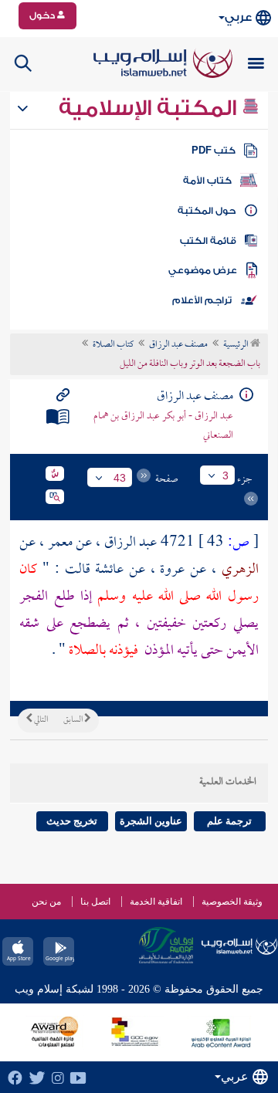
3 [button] (225, 475)
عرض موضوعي (202, 270)
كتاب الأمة (207, 180)
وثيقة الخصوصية (232, 901)
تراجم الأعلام (202, 300)
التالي (40, 720)
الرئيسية (236, 345)
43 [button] (120, 478)
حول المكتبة (207, 210)
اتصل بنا (95, 901)
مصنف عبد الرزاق (178, 345)
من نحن (46, 901)
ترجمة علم (229, 821)
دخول (43, 15)
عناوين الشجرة (151, 821)
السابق (73, 720)
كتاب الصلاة (113, 345)
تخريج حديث (71, 821)
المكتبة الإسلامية (150, 108)
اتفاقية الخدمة (156, 901)
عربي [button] (238, 17)
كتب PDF (214, 150)
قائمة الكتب (208, 240)
